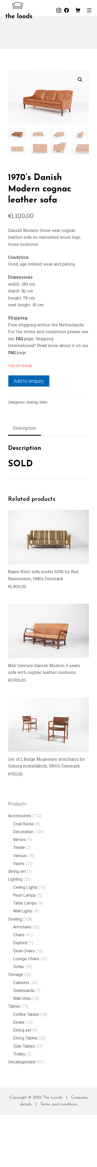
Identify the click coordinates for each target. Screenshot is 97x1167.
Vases (19, 863)
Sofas (43, 402)
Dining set (22, 1030)
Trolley (19, 1054)
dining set (17, 871)
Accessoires (19, 815)
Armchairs (22, 927)
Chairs (19, 934)
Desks (19, 1022)
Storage (15, 974)
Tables (14, 1006)
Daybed (20, 942)
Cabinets (21, 982)
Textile (19, 847)
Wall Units (22, 998)
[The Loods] (18, 10)
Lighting (15, 879)
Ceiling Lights (25, 887)
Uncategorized (21, 1062)
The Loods (52, 1098)
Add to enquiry (29, 381)
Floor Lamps (24, 895)
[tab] (24, 428)
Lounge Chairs (26, 958)
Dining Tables (25, 1038)
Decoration (23, 831)
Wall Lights (23, 911)
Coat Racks (23, 823)
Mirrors (19, 839)
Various (20, 855)
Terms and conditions (58, 1104)
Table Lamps (25, 903)
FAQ (19, 338)
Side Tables (24, 1046)
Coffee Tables (26, 1014)
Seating (32, 402)
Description (24, 428)
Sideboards (23, 990)
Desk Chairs (24, 950)
